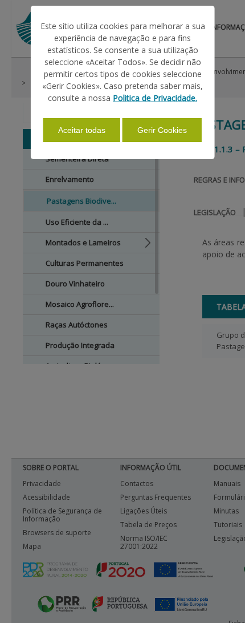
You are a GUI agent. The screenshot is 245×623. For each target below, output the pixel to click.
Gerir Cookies (162, 130)
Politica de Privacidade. (155, 97)
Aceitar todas (81, 130)
